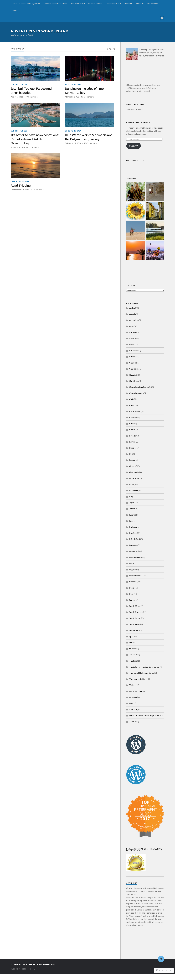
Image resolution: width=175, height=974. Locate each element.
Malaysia (133, 527)
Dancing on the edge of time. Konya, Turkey (84, 91)
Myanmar (133, 551)
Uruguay (133, 697)
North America (135, 575)
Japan (131, 502)
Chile (131, 399)
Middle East (134, 539)
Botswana (133, 350)
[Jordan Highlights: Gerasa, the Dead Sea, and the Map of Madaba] (135, 250)
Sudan (132, 642)
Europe (15, 84)
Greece (132, 466)
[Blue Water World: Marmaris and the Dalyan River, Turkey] (89, 115)
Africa (132, 308)
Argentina (133, 320)
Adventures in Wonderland (40, 31)
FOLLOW (133, 145)
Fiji (130, 454)
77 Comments (31, 97)
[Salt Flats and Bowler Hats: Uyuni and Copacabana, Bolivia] (155, 191)
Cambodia (133, 362)
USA (131, 703)
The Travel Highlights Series (141, 673)
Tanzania (133, 654)
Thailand (133, 661)
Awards (132, 338)
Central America (136, 393)
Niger (131, 563)
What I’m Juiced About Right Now (26, 3)
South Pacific (135, 618)
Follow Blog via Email (138, 123)
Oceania (133, 581)
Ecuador (133, 435)
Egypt (132, 441)
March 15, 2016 (72, 97)
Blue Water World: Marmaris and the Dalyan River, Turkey (88, 137)
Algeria (132, 314)
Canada (132, 375)
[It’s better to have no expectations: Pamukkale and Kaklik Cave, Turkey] (35, 115)
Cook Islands (135, 411)
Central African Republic (140, 387)
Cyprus (132, 429)
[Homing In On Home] (155, 230)
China (131, 405)
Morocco (133, 545)
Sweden (132, 648)
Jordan (132, 508)
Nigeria (132, 569)
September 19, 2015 (20, 189)
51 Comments (37, 189)
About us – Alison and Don (147, 3)
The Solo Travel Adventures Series (144, 667)
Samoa (132, 600)
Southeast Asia (135, 630)
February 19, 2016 (73, 143)
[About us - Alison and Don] (135, 191)
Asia (131, 326)
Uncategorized (135, 691)
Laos (131, 521)
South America (135, 612)
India (131, 484)
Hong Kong (134, 478)
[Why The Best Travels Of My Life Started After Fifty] (155, 250)
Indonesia (133, 490)
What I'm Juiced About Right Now (144, 715)
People (132, 588)
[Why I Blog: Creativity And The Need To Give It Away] (135, 211)
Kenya (132, 514)
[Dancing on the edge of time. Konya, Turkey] (89, 68)
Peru (131, 594)
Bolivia (132, 344)
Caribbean (134, 381)
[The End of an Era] (155, 211)
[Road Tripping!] (35, 165)
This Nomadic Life (20, 181)
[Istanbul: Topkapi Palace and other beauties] (35, 68)
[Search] (162, 18)
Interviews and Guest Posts (55, 3)
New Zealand (135, 557)
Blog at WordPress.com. (23, 969)
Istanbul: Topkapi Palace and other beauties (31, 91)
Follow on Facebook (136, 161)
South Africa (134, 606)
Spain (131, 636)
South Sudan (134, 624)
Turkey (23, 84)
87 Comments (32, 147)
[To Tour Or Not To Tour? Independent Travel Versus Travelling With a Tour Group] (135, 230)
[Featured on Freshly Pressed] (136, 783)
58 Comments (90, 143)
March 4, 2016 (17, 147)
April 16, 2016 (17, 97)
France (132, 460)
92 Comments (87, 97)
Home (15, 11)
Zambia (132, 721)
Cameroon (133, 368)
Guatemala (134, 472)
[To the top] (161, 959)
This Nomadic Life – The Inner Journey (86, 3)
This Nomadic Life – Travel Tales (119, 3)
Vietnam (133, 709)
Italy (131, 496)
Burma (132, 356)
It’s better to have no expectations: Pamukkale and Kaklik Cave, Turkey (35, 139)
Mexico (132, 533)
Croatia (132, 417)
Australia (133, 332)
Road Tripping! (21, 185)
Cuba (131, 423)
